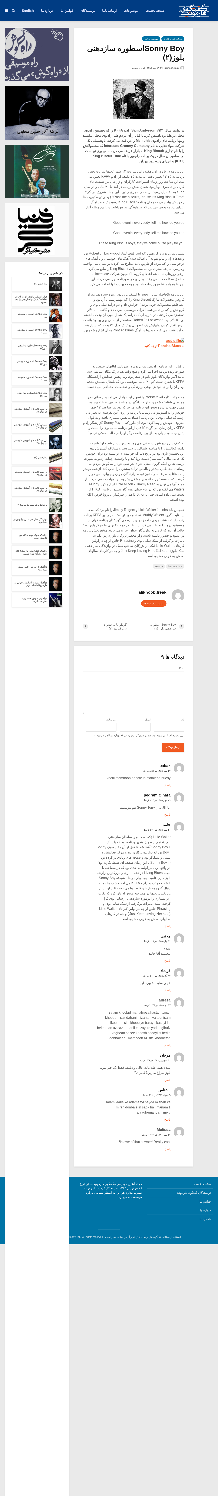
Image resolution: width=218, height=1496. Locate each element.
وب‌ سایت (111, 719)
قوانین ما (67, 10)
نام (182, 719)
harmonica (175, 566)
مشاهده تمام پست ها (153, 603)
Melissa (164, 1129)
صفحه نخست (155, 10)
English (28, 10)
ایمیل (147, 719)
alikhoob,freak (172, 68)
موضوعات (131, 10)
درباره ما (47, 10)
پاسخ (167, 785)
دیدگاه (181, 668)
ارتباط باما (109, 10)
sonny (159, 566)
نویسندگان (87, 10)
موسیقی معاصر (151, 39)
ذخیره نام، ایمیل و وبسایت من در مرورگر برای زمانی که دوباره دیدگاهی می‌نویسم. (136, 735)
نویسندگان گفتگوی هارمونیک (193, 1192)
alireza (165, 1000)
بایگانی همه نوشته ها (173, 39)
